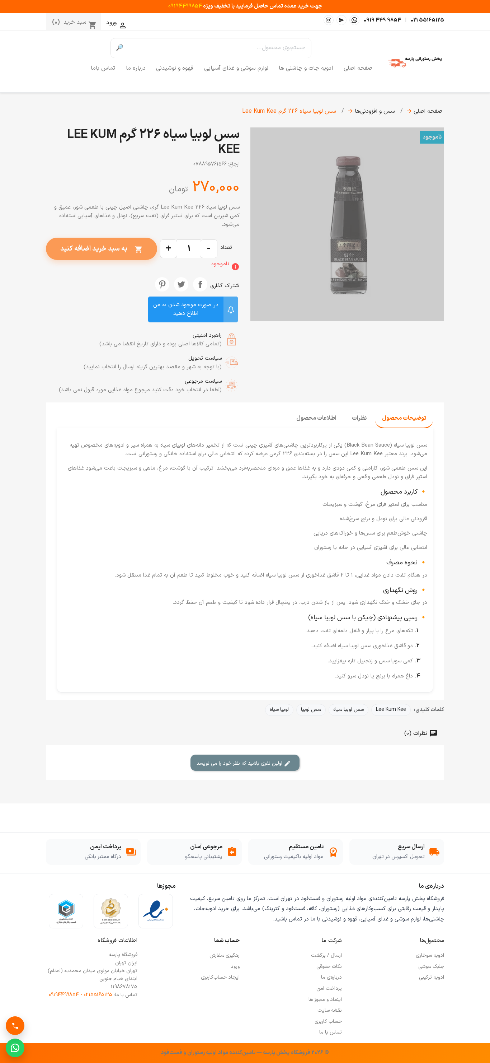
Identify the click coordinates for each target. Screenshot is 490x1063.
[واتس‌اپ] (354, 20)
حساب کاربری (328, 1021)
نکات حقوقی (329, 966)
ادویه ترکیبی (431, 977)
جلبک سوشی (431, 966)
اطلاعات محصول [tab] (316, 418)
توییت (181, 284)
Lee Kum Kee (391, 709)
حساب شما (227, 940)
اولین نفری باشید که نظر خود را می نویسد (240, 763)
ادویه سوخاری (430, 955)
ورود (235, 966)
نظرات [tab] (359, 418)
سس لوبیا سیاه (348, 709)
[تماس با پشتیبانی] (15, 1025)
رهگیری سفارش (224, 955)
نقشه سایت (329, 1010)
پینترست (162, 284)
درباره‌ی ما (331, 977)
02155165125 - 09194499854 (80, 995)
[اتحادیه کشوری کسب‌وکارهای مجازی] (66, 911)
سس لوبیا (311, 709)
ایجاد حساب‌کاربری (220, 977)
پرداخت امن (329, 988)
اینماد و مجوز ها (325, 999)
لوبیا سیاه (279, 709)
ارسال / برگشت (326, 955)
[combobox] (219, 48)
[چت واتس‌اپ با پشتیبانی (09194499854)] (15, 1048)
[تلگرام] (341, 20)
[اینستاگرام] (329, 20)
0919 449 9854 (382, 20)
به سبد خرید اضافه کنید (101, 248)
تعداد (226, 247)
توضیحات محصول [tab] (404, 418)
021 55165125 (427, 20)
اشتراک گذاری (200, 284)
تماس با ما (330, 1032)
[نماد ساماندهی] (111, 911)
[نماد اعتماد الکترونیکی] (155, 911)
